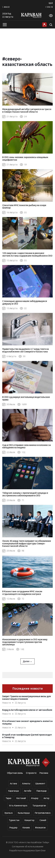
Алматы (26, 783)
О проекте (31, 773)
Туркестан (14, 820)
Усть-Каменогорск (18, 805)
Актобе (27, 791)
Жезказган (40, 827)
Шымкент (40, 783)
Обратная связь (15, 773)
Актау (46, 798)
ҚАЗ (51, 3)
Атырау (34, 798)
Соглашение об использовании (27, 846)
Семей (43, 820)
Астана (13, 783)
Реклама (44, 773)
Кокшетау (29, 820)
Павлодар (42, 791)
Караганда (13, 791)
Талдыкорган (39, 805)
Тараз (8, 798)
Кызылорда (24, 813)
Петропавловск (43, 813)
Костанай (21, 798)
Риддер (13, 827)
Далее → (27, 661)
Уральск (8, 813)
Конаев (26, 827)
